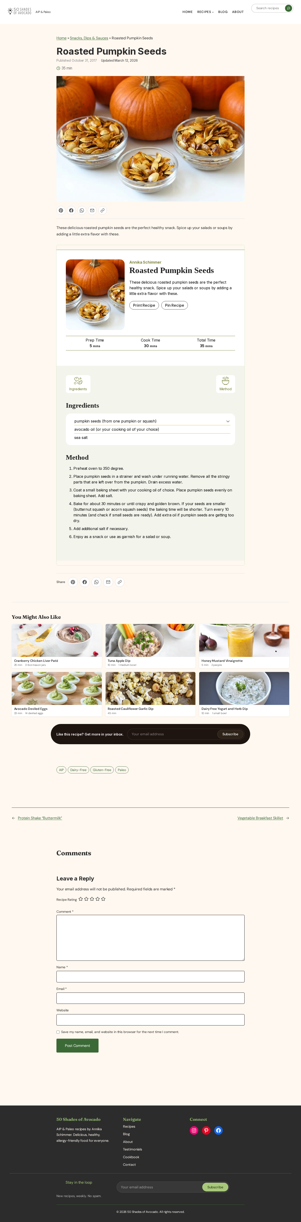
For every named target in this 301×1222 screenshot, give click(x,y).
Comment (65, 911)
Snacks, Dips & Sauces (89, 38)
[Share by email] (92, 210)
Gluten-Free (102, 770)
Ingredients (78, 389)
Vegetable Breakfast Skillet (260, 818)
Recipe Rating (66, 899)
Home (61, 38)
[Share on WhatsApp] (81, 210)
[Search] (288, 8)
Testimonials (132, 1149)
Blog (126, 1134)
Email (61, 989)
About (128, 1142)
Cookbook (131, 1157)
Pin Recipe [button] (174, 305)
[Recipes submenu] (213, 12)
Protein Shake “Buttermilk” (40, 818)
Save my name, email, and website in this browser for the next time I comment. (120, 1032)
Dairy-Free (78, 770)
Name (62, 967)
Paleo (122, 770)
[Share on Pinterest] (60, 210)
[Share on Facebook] (71, 210)
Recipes (129, 1126)
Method (226, 389)
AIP (61, 770)
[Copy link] (102, 210)
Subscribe (230, 734)
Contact (129, 1164)
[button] (228, 421)
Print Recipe (144, 305)
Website (62, 1010)
